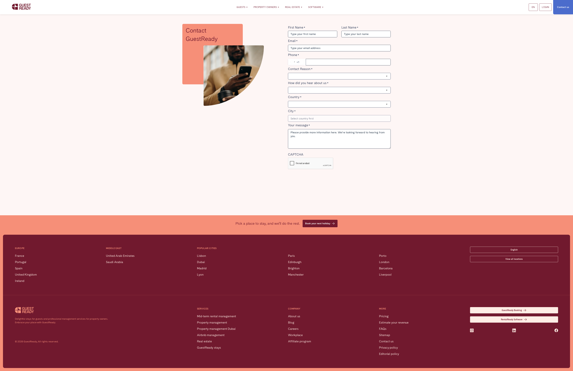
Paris (291, 256)
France (19, 256)
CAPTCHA (295, 154)
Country (293, 97)
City (291, 111)
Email (292, 41)
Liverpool (385, 274)
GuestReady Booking (512, 310)
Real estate (204, 341)
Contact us (563, 7)
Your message (298, 125)
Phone (292, 55)
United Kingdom (26, 274)
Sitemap (384, 335)
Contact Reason (299, 69)
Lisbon (201, 256)
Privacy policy (388, 347)
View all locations (514, 259)
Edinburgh (294, 262)
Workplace (295, 335)
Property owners (265, 7)
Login (545, 7)
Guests (241, 7)
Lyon (200, 274)
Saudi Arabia (114, 262)
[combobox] (296, 62)
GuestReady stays (209, 347)
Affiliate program (299, 341)
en (533, 7)
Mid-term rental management (216, 316)
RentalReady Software (511, 319)
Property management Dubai (216, 329)
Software (314, 7)
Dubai (201, 262)
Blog (291, 322)
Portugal (20, 262)
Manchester (296, 274)
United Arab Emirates (120, 256)
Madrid (202, 268)
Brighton (293, 268)
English (514, 250)
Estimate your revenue (394, 322)
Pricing (383, 316)
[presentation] (310, 163)
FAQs (382, 329)
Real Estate (292, 7)
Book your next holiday (317, 223)
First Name (295, 27)
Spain (18, 268)
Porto (382, 256)
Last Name (348, 27)
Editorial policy (389, 354)
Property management (212, 322)
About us (294, 316)
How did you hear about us (307, 83)
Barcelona (386, 268)
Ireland (19, 281)
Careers (293, 329)
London (384, 262)
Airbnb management (211, 335)
